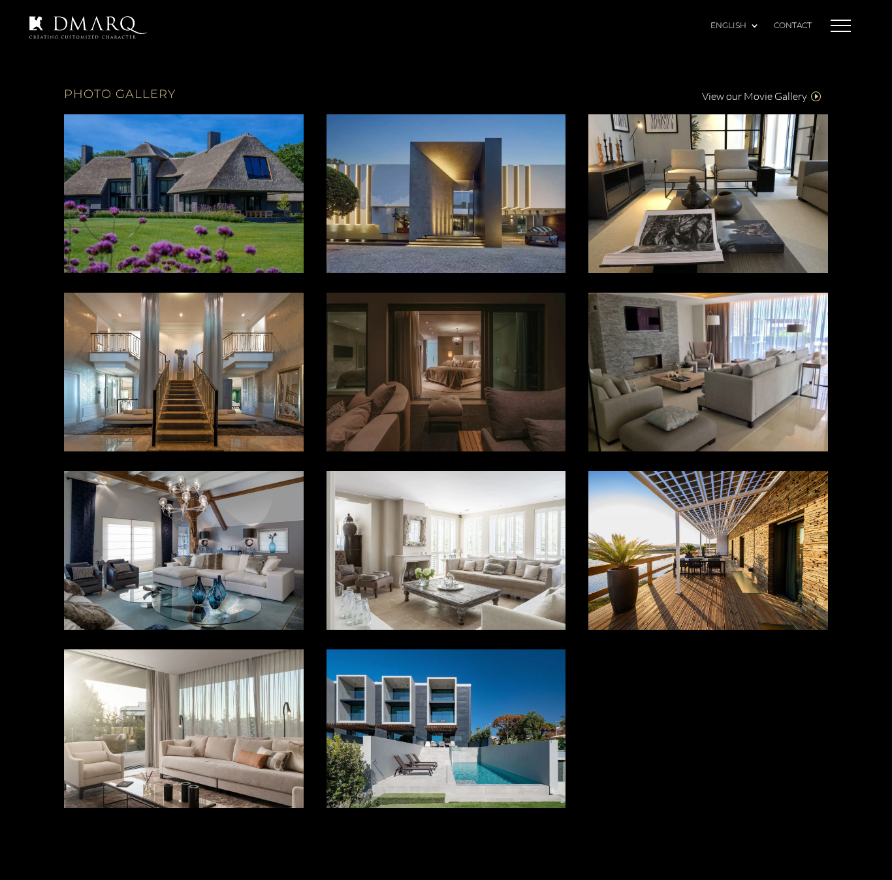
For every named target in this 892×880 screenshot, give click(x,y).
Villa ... (708, 373)
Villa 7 (184, 552)
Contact (793, 26)
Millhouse (708, 552)
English (728, 26)
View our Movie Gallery (754, 96)
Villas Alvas (446, 730)
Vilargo (183, 195)
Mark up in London (708, 195)
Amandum (446, 195)
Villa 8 (445, 552)
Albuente (184, 373)
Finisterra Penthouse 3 (446, 373)
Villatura (183, 730)
